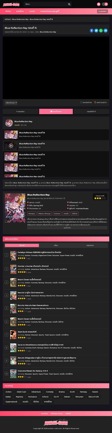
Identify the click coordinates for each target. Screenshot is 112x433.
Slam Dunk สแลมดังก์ (27, 332)
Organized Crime (44, 255)
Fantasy (32, 213)
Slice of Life (94, 396)
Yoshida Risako (82, 208)
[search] (69, 4)
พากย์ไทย (79, 255)
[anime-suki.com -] (11, 5)
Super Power (64, 255)
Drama (62, 391)
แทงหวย (44, 413)
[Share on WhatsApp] (101, 31)
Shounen (55, 255)
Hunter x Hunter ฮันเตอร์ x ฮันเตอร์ (33, 266)
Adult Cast (21, 391)
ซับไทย (74, 213)
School (57, 213)
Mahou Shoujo (45, 213)
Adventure (35, 269)
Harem (46, 347)
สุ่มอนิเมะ (103, 11)
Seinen (67, 396)
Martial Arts (50, 295)
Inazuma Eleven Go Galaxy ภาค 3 (33, 371)
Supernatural (11, 401)
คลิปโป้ (68, 413)
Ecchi (34, 347)
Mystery (19, 396)
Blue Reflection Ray (48, 32)
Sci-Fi (60, 347)
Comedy (34, 255)
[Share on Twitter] (96, 31)
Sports (41, 335)
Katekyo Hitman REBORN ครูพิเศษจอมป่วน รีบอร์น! (39, 252)
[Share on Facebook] (92, 31)
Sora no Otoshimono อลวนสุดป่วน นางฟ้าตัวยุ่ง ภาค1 (40, 345)
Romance (53, 347)
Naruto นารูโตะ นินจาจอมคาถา (31, 292)
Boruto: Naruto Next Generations (33, 305)
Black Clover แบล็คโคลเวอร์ (29, 279)
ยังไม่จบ (72, 308)
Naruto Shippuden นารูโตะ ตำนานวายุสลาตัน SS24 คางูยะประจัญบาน (47, 358)
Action (27, 255)
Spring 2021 (38, 205)
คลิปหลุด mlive (57, 413)
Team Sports (50, 335)
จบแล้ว (66, 213)
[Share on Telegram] (106, 31)
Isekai (8, 396)
